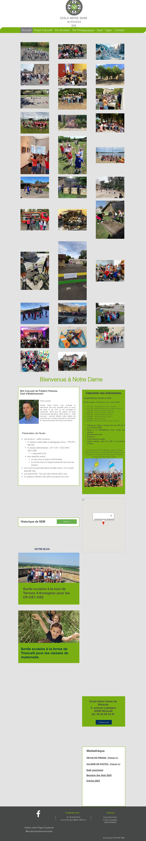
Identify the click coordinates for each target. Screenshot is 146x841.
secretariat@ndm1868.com (76, 820)
